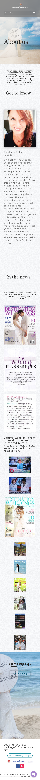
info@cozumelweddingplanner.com (18, 773)
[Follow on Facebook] (18, 766)
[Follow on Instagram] (22, 766)
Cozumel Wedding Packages (20, 755)
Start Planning (20, 673)
